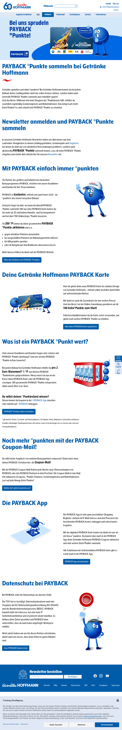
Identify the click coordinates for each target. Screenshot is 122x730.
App (38, 14)
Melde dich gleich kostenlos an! (17, 488)
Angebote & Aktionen (24, 14)
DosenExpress (75, 14)
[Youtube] (107, 675)
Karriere (64, 685)
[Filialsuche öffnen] (66, 6)
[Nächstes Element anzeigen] (116, 38)
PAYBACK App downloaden (76, 561)
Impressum (116, 685)
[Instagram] (101, 675)
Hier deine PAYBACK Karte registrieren (81, 326)
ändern (116, 10)
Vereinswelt (60, 14)
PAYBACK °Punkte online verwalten (19, 411)
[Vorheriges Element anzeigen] (6, 38)
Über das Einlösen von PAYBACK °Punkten (22, 260)
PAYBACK (48, 14)
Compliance (103, 685)
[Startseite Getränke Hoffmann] (17, 6)
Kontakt (108, 4)
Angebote (73, 143)
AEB (85, 685)
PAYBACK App (40, 400)
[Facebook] (95, 675)
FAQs (55, 685)
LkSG (93, 685)
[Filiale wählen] (100, 7)
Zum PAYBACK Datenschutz (16, 648)
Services (88, 14)
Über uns (116, 4)
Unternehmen (101, 14)
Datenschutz (75, 685)
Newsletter (53, 154)
